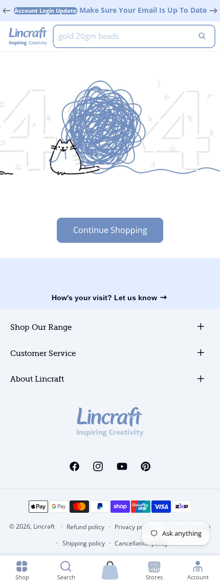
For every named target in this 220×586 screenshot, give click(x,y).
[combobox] (134, 36)
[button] (110, 571)
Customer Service (43, 353)
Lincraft (44, 526)
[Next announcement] (213, 11)
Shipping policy (83, 543)
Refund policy (85, 527)
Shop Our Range (41, 327)
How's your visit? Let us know (104, 298)
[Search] (202, 36)
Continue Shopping (110, 230)
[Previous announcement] (7, 11)
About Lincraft (37, 379)
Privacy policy (134, 527)
